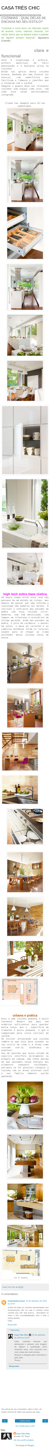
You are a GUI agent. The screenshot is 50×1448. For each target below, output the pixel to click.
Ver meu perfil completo (24, 1440)
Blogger (31, 1445)
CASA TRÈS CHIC (20, 7)
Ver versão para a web (25, 1426)
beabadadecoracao (16, 1301)
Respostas (15, 1330)
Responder (12, 1325)
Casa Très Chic (21, 1335)
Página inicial (25, 1421)
